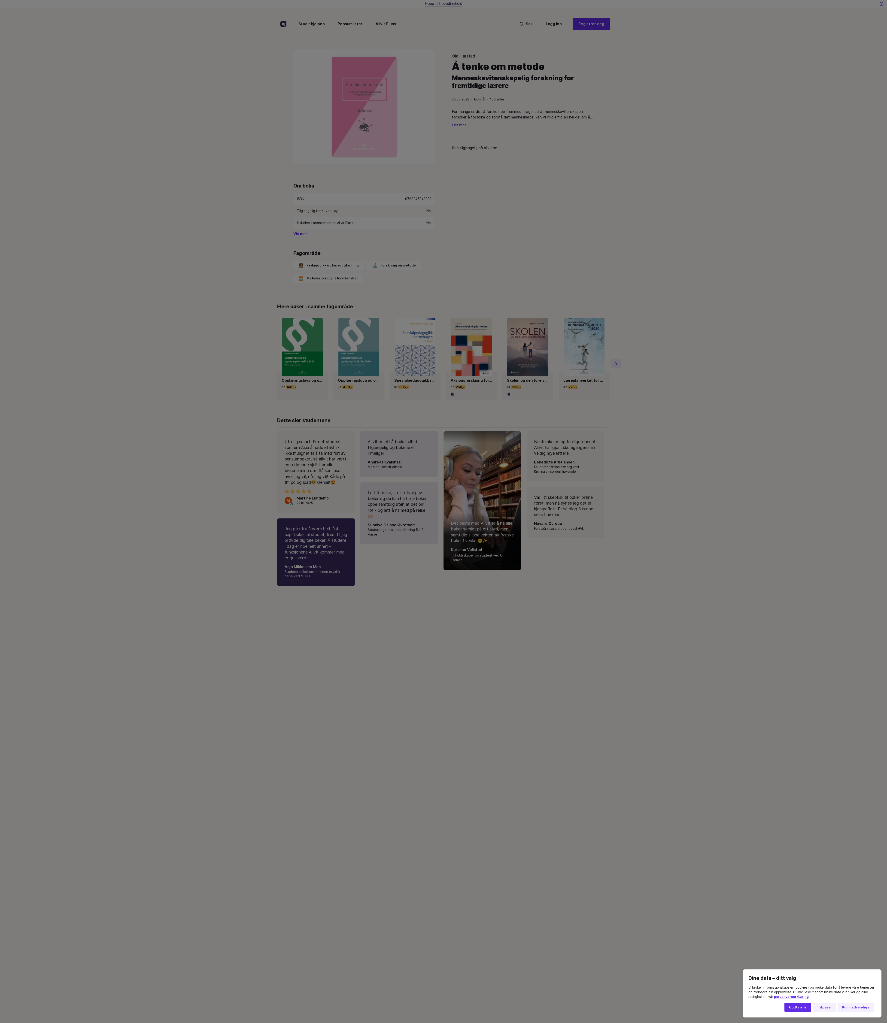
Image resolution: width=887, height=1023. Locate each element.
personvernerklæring (791, 997)
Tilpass (824, 1007)
